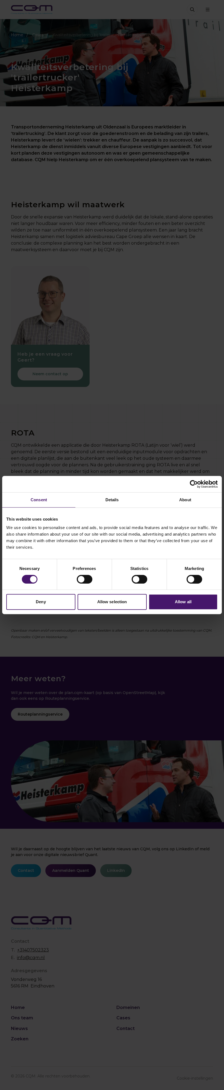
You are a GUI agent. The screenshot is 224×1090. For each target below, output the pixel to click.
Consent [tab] (39, 499)
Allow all (183, 601)
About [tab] (185, 499)
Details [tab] (112, 499)
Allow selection (112, 601)
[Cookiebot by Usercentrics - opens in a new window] (194, 484)
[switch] (84, 579)
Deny (41, 601)
